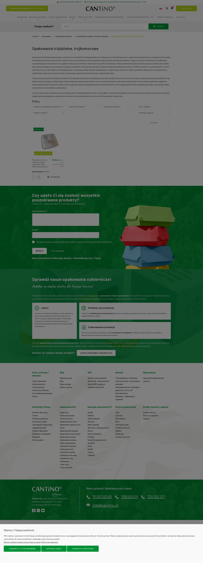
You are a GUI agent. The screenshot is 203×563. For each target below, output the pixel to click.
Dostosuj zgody (53, 549)
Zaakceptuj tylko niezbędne (22, 549)
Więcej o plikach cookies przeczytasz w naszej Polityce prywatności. (31, 542)
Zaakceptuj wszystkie (83, 549)
